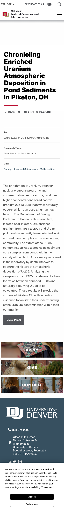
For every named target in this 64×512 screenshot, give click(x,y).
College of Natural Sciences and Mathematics (29, 169)
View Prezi (13, 320)
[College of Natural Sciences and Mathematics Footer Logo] (32, 412)
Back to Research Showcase (30, 112)
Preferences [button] (47, 487)
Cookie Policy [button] (26, 484)
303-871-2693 (20, 430)
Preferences (32, 504)
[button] (34, 4)
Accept (32, 497)
